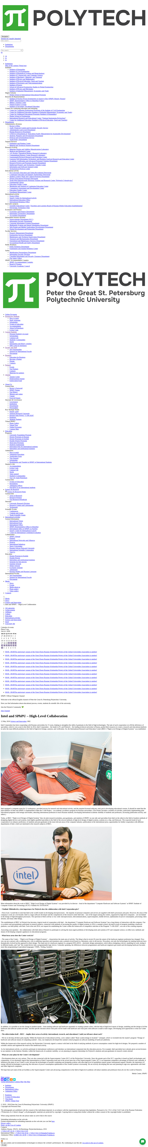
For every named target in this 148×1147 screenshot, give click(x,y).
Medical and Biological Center (20, 151)
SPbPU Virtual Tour (12, 1101)
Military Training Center (18, 103)
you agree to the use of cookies (92, 1143)
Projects (12, 542)
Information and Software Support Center (24, 167)
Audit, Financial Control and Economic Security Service (29, 128)
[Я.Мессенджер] (14, 1079)
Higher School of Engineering (20, 116)
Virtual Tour (14, 425)
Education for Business (17, 357)
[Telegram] (8, 1079)
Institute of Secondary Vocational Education (25, 106)
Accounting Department (18, 215)
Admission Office (11, 1091)
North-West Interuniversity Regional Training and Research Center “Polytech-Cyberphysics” (41, 180)
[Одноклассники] (11, 1079)
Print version (5, 1077)
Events (12, 367)
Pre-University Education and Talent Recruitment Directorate (30, 173)
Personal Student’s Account (19, 334)
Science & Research (12, 489)
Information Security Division (20, 254)
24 (2, 645)
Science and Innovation (13, 602)
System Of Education (12, 1097)
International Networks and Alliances (22, 540)
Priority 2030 (14, 412)
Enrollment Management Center (20, 192)
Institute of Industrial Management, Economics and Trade (29, 91)
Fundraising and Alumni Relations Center (24, 249)
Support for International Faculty (21, 351)
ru (6, 58)
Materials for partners (17, 373)
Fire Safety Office (16, 258)
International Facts (16, 523)
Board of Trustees (16, 264)
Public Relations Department (19, 247)
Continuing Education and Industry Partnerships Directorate (30, 175)
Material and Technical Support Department (24, 145)
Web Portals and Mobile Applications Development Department (31, 227)
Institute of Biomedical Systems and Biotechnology (27, 73)
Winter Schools (15, 566)
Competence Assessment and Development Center (27, 188)
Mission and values (16, 394)
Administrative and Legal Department (22, 130)
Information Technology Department (22, 213)
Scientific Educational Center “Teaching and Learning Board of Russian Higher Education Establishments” (46, 206)
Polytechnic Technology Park (20, 208)
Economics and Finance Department (22, 212)
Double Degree (15, 558)
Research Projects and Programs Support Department (28, 163)
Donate (12, 361)
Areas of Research (16, 496)
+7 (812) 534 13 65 (21, 1131)
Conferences (14, 511)
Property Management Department (21, 233)
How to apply (14, 318)
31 (2, 648)
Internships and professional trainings (22, 448)
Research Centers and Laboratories (21, 505)
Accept (4, 1145)
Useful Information (7, 1082)
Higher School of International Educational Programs (28, 95)
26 (7, 645)
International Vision (16, 521)
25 (4, 645)
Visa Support (14, 458)
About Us (8, 384)
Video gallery (14, 591)
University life (10, 624)
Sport (7, 622)
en (1, 52)
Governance (14, 402)
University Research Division (20, 503)
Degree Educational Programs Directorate (24, 178)
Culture (7, 614)
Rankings (13, 417)
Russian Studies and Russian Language (23, 571)
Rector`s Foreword (16, 388)
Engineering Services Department (21, 235)
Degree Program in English (19, 556)
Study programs (15, 320)
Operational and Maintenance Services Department (27, 241)
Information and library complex (21, 344)
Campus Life (14, 338)
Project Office (14, 196)
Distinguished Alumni (17, 379)
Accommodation (15, 326)
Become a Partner (16, 359)
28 (11, 645)
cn (6, 56)
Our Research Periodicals (18, 499)
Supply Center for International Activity (23, 198)
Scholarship (14, 322)
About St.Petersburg (16, 328)
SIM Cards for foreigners (18, 346)
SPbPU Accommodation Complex (21, 262)
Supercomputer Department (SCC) (21, 219)
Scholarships (14, 336)
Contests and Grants (16, 513)
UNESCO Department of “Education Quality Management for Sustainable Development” (40, 134)
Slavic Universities (16, 546)
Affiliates (8, 612)
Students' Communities (17, 340)
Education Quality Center (18, 184)
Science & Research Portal (16, 492)
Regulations (14, 484)
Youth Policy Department (18, 139)
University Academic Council (20, 266)
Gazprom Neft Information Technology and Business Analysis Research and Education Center (42, 159)
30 (15, 645)
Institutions (9, 44)
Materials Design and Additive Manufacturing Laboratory (29, 149)
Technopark (14, 507)
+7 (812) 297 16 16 (7, 1131)
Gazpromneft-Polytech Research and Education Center (28, 157)
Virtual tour (22, 66)
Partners (12, 538)
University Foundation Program (20, 435)
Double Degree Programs (18, 441)
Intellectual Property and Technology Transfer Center (28, 165)
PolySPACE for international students (22, 487)
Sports (12, 342)
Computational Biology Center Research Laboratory (27, 155)
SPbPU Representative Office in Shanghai (24, 527)
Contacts (12, 363)
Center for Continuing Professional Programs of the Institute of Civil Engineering (37, 110)
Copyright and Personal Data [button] (11, 1106)
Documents (13, 353)
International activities (12, 517)
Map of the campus (11, 66)
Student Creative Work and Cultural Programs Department (29, 176)
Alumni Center (15, 377)
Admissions (14, 570)
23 (15, 643)
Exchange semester (16, 568)
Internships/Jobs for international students (24, 447)
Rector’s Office (15, 126)
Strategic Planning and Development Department (26, 136)
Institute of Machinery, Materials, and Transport (26, 77)
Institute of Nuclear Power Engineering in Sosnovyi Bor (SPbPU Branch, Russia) (37, 99)
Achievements (10, 610)
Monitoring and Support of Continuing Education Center (29, 186)
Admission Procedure (17, 454)
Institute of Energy (16, 85)
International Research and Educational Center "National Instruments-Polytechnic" (38, 118)
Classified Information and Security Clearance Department (29, 256)
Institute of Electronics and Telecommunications (26, 83)
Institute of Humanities (17, 69)
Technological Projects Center (20, 169)
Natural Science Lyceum (18, 104)
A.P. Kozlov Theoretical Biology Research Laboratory (28, 153)
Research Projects (16, 497)
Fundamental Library (17, 182)
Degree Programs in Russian (19, 437)
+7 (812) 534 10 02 (21, 1133)
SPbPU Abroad (15, 536)
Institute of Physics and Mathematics (22, 79)
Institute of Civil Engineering (19, 71)
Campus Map (14, 429)
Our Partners (14, 369)
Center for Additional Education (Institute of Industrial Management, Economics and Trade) (41, 112)
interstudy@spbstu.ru (47, 1135)
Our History (14, 392)
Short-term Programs (17, 443)
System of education (16, 324)
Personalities (14, 408)
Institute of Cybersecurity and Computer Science (26, 75)
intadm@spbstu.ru (48, 1133)
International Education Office (20, 200)
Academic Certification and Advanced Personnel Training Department (33, 161)
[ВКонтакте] (5, 1079)
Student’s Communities (17, 476)
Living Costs (14, 330)
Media (7, 581)
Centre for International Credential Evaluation (25, 533)
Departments (9, 46)
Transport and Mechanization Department (24, 239)
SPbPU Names (15, 390)
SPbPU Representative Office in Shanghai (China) (27, 101)
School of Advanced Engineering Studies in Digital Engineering (31, 87)
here (53, 1121)
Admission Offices (16, 485)
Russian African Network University (22, 548)
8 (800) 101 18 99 (20, 1135)
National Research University (20, 413)
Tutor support (14, 474)
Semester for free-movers (18, 562)
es (6, 60)
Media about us (15, 587)
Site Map (27, 1082)
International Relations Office (20, 202)
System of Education (17, 482)
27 (9, 645)
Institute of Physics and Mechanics (21, 89)
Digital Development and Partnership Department (26, 229)
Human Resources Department (20, 132)
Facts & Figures (15, 398)
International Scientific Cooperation (22, 550)
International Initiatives (17, 544)
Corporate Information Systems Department (24, 223)
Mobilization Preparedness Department (23, 252)
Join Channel (5, 711)
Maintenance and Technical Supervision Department (27, 237)
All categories (10, 608)
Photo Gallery (14, 423)
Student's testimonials (17, 445)
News (12, 583)
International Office (16, 525)
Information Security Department (21, 221)
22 (13, 643)
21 (11, 643)
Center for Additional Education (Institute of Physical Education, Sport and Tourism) (38, 120)
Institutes (8, 1085)
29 (13, 645)
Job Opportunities (16, 349)
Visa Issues (9, 1099)
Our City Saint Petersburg (18, 478)
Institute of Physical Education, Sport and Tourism (27, 81)
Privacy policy (6, 1123)
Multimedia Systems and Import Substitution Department (29, 225)
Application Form (16, 456)
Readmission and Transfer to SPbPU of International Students (31, 462)
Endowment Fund (16, 381)
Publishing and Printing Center (20, 143)
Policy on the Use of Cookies (11, 1125)
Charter (12, 396)
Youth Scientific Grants (17, 515)
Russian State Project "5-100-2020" (22, 415)
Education (8, 431)
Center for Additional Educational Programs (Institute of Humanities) (33, 114)
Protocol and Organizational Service (22, 138)
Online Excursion (16, 427)
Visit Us (12, 552)
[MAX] (2, 1079)
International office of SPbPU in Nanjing (23, 529)
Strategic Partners (15, 419)
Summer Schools (15, 564)
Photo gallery (14, 589)
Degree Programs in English (19, 439)
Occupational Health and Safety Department (25, 243)
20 (9, 643)
